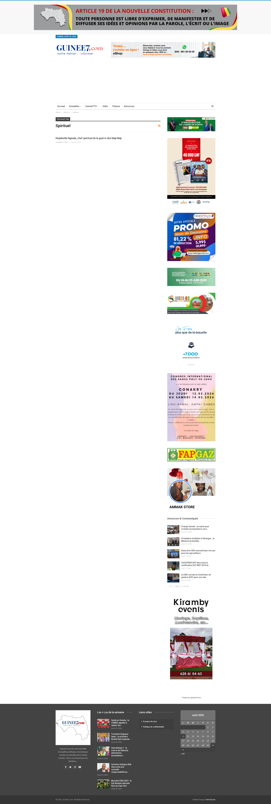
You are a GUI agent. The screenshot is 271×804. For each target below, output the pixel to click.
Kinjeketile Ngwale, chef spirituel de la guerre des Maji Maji (89, 138)
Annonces (129, 106)
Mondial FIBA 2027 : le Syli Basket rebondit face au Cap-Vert (121, 783)
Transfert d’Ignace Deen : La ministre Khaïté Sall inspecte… (121, 736)
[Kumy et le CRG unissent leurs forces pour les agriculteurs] (173, 553)
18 (188, 741)
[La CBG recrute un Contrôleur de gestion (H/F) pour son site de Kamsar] (173, 577)
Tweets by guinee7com (191, 697)
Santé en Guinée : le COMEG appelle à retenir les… (120, 722)
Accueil (61, 106)
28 (203, 745)
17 (183, 741)
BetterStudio (210, 800)
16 (213, 736)
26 (193, 745)
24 (183, 745)
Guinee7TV (91, 106)
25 (188, 745)
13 (198, 736)
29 (208, 745)
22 (208, 741)
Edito (105, 106)
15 (208, 736)
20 (198, 741)
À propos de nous (150, 721)
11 (188, 736)
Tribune (116, 106)
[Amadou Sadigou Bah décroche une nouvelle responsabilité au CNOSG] (103, 767)
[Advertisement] (135, 81)
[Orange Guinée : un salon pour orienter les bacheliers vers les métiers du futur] (173, 529)
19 (193, 741)
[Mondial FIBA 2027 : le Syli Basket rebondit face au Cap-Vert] (103, 783)
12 (193, 736)
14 (203, 736)
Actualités (74, 106)
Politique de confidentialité (153, 727)
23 (213, 741)
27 (198, 745)
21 (203, 741)
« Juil (182, 754)
